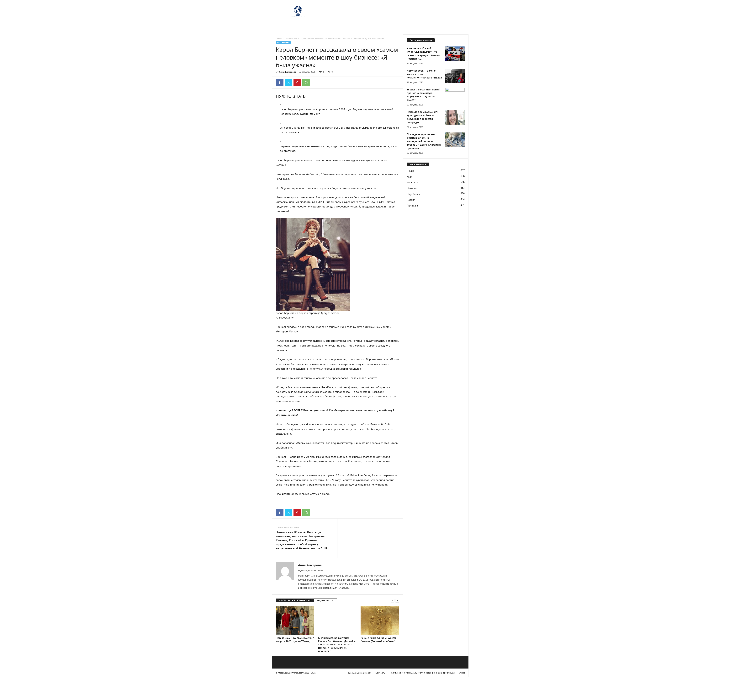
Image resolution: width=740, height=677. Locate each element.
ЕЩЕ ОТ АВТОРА (325, 600)
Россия (411, 199)
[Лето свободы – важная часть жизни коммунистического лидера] (455, 76)
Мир (409, 176)
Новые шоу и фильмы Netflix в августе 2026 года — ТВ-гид (295, 639)
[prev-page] (392, 601)
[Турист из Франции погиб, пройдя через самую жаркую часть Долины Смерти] (455, 95)
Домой (279, 38)
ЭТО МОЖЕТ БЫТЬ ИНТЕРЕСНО (295, 600)
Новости (411, 188)
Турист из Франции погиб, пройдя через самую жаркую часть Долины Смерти (423, 95)
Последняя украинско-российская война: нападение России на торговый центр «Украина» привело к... (424, 141)
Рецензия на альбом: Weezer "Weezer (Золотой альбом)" (378, 639)
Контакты (380, 672)
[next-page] (397, 601)
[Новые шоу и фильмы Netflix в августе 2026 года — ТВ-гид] (295, 620)
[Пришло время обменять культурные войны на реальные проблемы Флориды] (455, 117)
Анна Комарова (287, 71)
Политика (412, 205)
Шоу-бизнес (291, 38)
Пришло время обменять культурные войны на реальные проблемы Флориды (422, 117)
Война (410, 170)
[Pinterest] (297, 82)
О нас (462, 672)
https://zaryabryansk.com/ (310, 570)
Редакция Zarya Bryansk (359, 672)
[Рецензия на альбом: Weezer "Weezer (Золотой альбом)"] (380, 620)
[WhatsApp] (306, 82)
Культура (412, 182)
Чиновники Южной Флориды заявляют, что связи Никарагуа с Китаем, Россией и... (424, 53)
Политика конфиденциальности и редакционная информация (422, 672)
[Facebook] (279, 82)
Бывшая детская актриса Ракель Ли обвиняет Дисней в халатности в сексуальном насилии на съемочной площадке (337, 644)
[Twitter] (288, 82)
